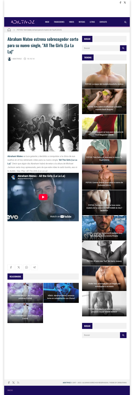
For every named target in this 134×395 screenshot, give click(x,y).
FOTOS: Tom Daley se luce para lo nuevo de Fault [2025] (39, 30)
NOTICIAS (82, 21)
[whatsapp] (26, 267)
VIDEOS (71, 21)
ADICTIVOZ (17, 59)
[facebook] (120, 2)
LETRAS (92, 21)
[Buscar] (125, 22)
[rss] (18, 382)
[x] (125, 2)
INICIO (47, 21)
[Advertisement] (67, 10)
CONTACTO (103, 21)
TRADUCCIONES (59, 21)
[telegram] (34, 267)
